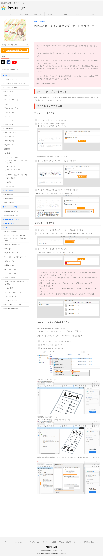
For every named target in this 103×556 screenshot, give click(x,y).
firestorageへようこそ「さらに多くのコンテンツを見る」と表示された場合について (15, 238)
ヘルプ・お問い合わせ (33, 542)
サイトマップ (77, 542)
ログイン (79, 14)
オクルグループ (9, 91)
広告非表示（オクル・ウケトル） (17, 175)
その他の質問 (8, 288)
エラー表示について (10, 273)
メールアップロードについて (13, 300)
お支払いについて (10, 265)
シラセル (7, 116)
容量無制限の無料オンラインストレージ (51, 550)
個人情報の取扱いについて (91, 542)
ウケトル (7, 96)
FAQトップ (8, 542)
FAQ (93, 14)
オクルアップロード (10, 79)
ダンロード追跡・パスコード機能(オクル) (17, 162)
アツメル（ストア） (10, 112)
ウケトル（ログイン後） (12, 100)
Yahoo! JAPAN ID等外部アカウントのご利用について (16, 283)
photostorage (10, 186)
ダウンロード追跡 (12, 157)
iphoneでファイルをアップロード (15, 257)
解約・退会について (10, 269)
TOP (10, 14)
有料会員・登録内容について (13, 244)
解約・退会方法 (9, 203)
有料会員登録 (8, 198)
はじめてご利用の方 (10, 231)
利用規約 (61, 542)
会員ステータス (9, 190)
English (65, 14)
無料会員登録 (8, 194)
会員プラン (37, 14)
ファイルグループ (10, 132)
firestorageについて (18, 542)
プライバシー (45, 542)
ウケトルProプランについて (13, 304)
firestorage (51, 547)
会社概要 (54, 542)
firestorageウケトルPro (12, 219)
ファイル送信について (11, 296)
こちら (60, 331)
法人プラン (51, 14)
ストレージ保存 (9, 128)
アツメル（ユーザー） (11, 108)
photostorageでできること (12, 215)
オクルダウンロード (10, 87)
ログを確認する (9, 141)
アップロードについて (11, 253)
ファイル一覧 (8, 124)
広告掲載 (68, 542)
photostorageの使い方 (11, 211)
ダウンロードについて (11, 261)
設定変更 (7, 149)
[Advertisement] (50, 512)
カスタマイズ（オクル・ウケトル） (16, 170)
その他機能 (7, 182)
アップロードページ (10, 145)
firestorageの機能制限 (11, 308)
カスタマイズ (10, 166)
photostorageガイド (11, 207)
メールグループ (9, 137)
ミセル (6, 104)
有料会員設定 (10, 178)
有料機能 (7, 153)
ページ (52, 120)
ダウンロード (8, 120)
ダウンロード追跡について (12, 292)
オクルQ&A (8, 249)
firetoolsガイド (9, 223)
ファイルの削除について (12, 277)
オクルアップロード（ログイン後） (15, 83)
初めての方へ (24, 14)
